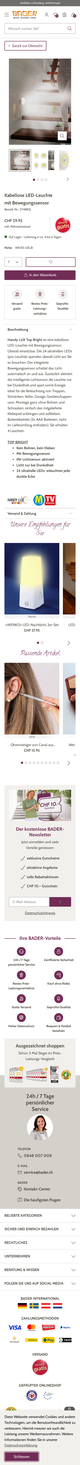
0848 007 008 (38, 1155)
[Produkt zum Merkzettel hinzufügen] (51, 262)
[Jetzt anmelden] (60, 902)
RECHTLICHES (15, 1243)
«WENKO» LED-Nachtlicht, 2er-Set (31, 625)
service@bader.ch (38, 1172)
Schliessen (22, 1457)
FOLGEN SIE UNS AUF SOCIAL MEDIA (33, 1283)
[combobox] (40, 28)
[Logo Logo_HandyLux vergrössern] (19, 500)
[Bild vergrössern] (62, 135)
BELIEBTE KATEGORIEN (23, 1215)
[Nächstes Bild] (67, 179)
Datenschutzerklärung (20, 1445)
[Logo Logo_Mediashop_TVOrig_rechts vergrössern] (44, 500)
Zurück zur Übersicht (27, 46)
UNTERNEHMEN (17, 1256)
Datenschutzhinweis (40, 913)
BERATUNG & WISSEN (21, 1270)
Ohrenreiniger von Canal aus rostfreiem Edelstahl (32, 745)
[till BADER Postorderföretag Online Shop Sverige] (34, 1305)
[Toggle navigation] (6, 14)
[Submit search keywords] (70, 28)
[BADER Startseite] (24, 14)
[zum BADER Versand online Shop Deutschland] (22, 1305)
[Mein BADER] (46, 14)
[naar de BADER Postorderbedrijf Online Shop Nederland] (57, 1305)
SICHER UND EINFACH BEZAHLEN (31, 1229)
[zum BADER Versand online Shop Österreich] (45, 1305)
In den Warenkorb (42, 275)
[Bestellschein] (64, 14)
